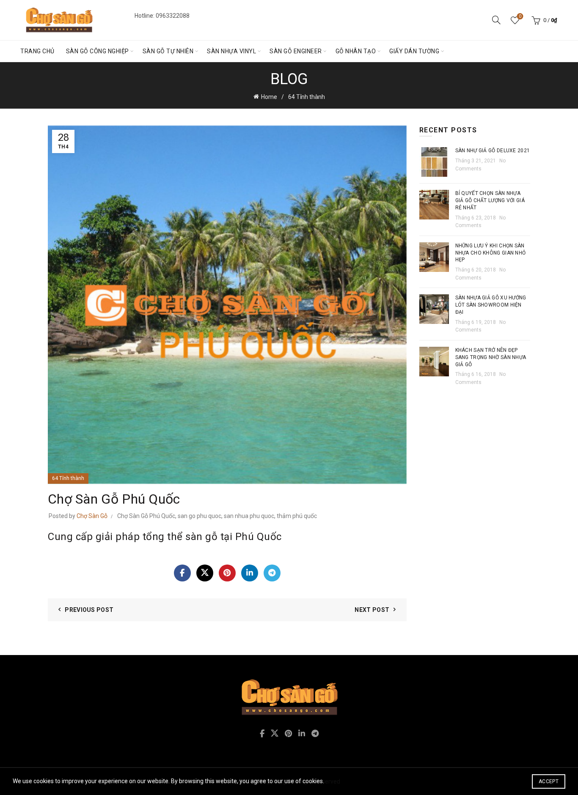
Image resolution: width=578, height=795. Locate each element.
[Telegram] (272, 573)
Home (269, 96)
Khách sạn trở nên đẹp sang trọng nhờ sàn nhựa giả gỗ (490, 357)
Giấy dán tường (414, 51)
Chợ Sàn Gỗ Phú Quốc (146, 516)
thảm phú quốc (297, 516)
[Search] (496, 20)
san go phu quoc (199, 516)
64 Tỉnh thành (306, 96)
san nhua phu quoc (249, 516)
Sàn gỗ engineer (296, 51)
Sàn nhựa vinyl (231, 51)
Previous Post (89, 609)
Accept (549, 781)
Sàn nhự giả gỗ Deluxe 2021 (492, 151)
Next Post (372, 609)
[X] (204, 573)
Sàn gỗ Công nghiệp (97, 51)
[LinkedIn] (249, 573)
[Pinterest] (227, 573)
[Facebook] (182, 573)
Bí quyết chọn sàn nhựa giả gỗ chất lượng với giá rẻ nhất (490, 200)
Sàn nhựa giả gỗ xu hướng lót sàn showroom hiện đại (490, 305)
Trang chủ (37, 51)
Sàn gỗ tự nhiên (168, 51)
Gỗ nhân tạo (356, 51)
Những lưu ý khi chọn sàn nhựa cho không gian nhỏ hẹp (490, 253)
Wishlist (520, 16)
